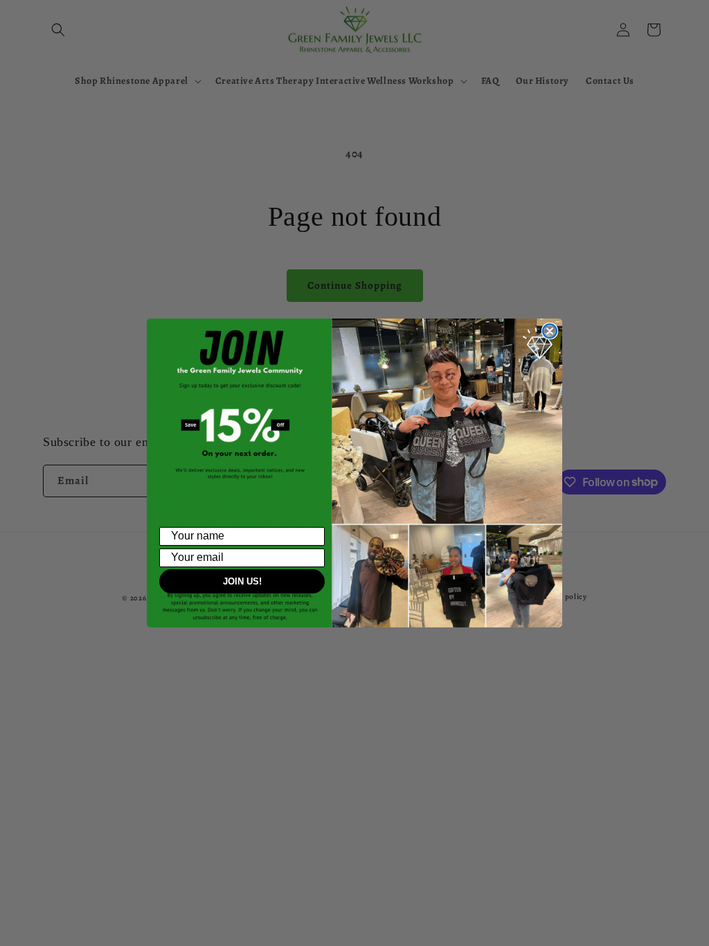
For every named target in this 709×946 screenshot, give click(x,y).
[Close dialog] (550, 331)
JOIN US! (242, 581)
